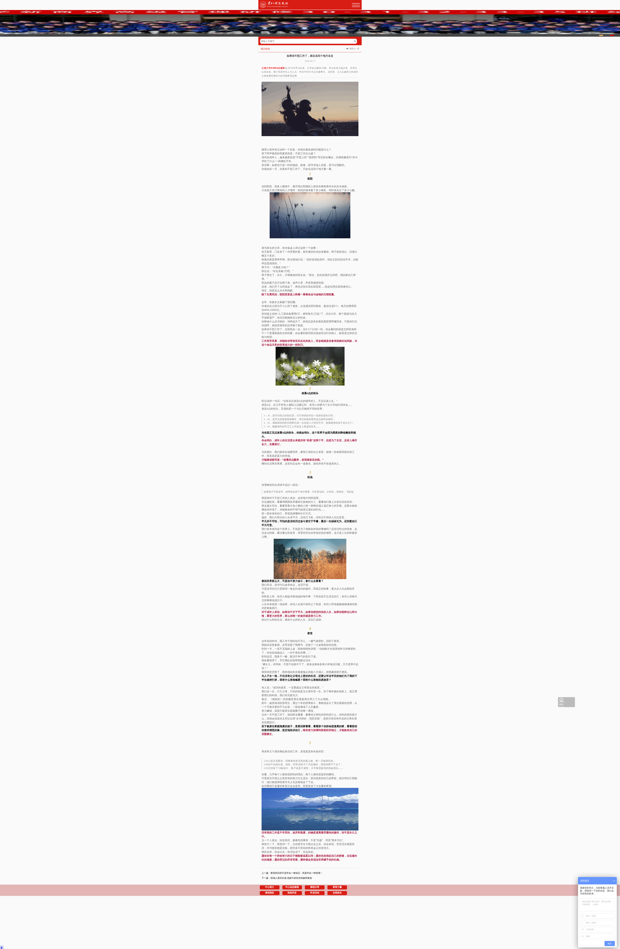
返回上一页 (354, 48)
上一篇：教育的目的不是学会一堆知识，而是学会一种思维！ (292, 873)
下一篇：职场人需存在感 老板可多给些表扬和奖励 (287, 878)
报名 (561, 704)
